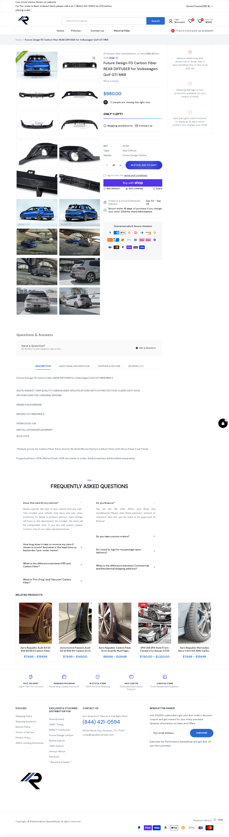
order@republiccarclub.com (98, 734)
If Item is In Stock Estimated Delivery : (124, 202)
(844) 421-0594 (101, 722)
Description (43, 366)
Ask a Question (147, 347)
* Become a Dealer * (60, 762)
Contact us (97, 30)
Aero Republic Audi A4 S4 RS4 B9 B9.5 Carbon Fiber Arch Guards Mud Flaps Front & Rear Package (35, 649)
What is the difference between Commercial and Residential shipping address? (122, 567)
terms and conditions (135, 175)
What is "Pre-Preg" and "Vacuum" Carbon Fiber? (47, 581)
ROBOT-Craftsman (59, 729)
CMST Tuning (56, 724)
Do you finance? (105, 502)
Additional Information (74, 366)
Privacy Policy (23, 737)
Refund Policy (23, 726)
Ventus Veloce (57, 751)
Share (159, 188)
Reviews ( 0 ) (136, 366)
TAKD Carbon (56, 745)
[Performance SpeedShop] (24, 21)
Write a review (111, 81)
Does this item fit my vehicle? (40, 502)
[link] (49, 608)
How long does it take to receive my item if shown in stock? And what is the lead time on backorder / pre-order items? (50, 547)
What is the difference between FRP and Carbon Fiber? (47, 565)
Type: (106, 150)
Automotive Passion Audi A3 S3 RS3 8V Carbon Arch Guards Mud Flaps (75, 649)
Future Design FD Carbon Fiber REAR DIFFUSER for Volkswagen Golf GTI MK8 (130, 69)
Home (60, 30)
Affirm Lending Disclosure (30, 742)
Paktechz (54, 756)
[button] (132, 114)
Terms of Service (25, 732)
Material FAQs (122, 30)
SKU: (105, 145)
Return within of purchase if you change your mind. (135, 210)
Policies (76, 30)
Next (213, 630)
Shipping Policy (24, 716)
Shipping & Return (109, 366)
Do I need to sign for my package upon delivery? (118, 551)
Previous (15, 630)
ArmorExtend (56, 719)
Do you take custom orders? (112, 536)
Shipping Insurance (26, 721)
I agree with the (126, 175)
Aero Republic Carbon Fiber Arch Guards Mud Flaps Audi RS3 (115, 649)
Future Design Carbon (61, 735)
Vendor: (107, 155)
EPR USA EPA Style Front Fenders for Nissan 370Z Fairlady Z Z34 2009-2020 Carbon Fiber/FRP (154, 649)
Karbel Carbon (57, 740)
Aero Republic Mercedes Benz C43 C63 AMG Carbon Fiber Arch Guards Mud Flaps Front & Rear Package (194, 649)
